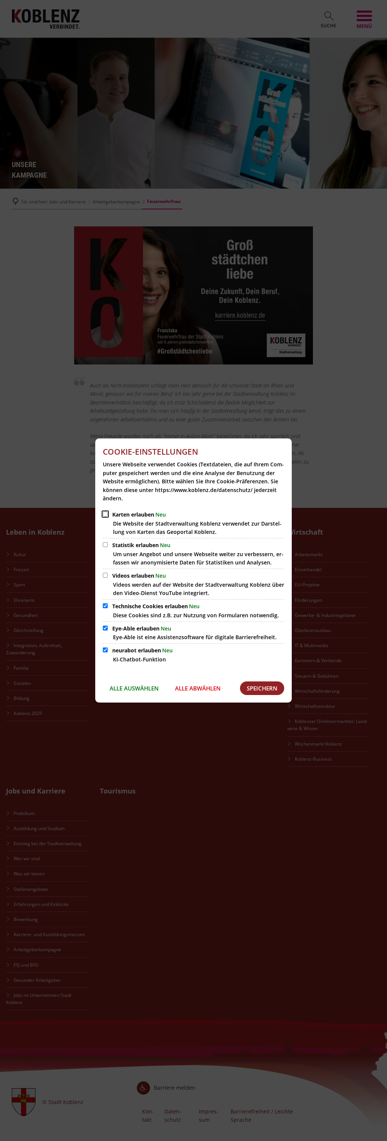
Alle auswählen (134, 688)
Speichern (262, 688)
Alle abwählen (198, 688)
